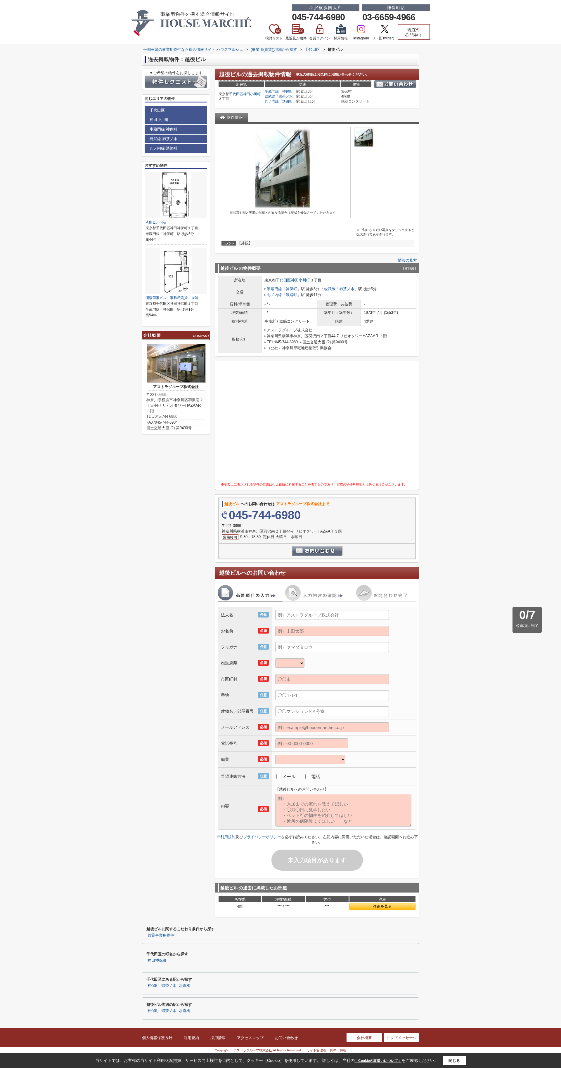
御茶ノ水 (286, 96)
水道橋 (184, 986)
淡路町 (287, 101)
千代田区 (236, 94)
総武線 (270, 96)
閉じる (454, 1060)
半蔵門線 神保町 (163, 129)
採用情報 (341, 38)
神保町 (287, 91)
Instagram (361, 38)
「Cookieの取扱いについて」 (378, 1061)
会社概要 (364, 1038)
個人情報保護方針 (157, 1038)
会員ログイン (319, 38)
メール (288, 776)
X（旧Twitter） (384, 38)
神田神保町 (157, 961)
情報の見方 (407, 260)
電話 (315, 776)
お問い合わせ (286, 1038)
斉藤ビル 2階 (156, 222)
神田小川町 (252, 94)
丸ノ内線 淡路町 (163, 148)
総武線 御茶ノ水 (163, 139)
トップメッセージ (401, 1038)
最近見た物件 (296, 34)
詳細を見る (382, 906)
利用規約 (228, 837)
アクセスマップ (250, 1038)
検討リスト (274, 34)
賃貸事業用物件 (161, 935)
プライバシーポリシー (262, 837)
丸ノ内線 (272, 101)
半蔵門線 (272, 91)
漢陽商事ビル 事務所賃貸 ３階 (172, 298)
